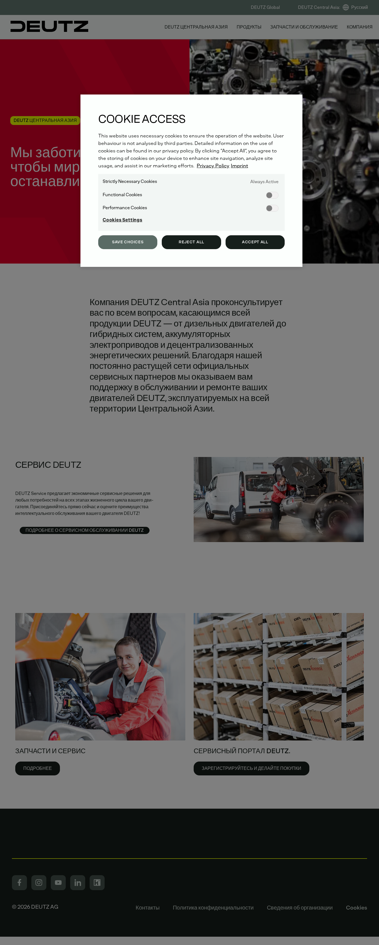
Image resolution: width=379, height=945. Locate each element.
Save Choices (127, 242)
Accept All (255, 242)
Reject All (191, 242)
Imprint (239, 166)
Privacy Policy (213, 166)
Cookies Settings (122, 220)
